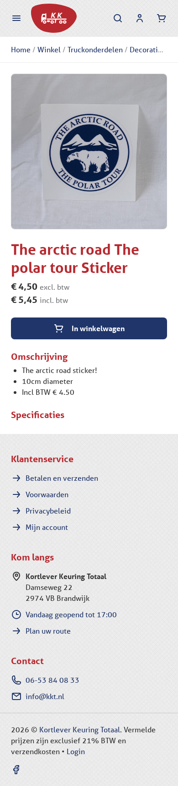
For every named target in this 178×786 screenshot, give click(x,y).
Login (76, 751)
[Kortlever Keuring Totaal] (54, 18)
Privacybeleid (48, 510)
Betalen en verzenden (62, 478)
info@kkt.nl (45, 696)
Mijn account (47, 527)
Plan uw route (48, 630)
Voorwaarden (47, 494)
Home (21, 49)
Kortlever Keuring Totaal (79, 729)
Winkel (49, 49)
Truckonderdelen (95, 49)
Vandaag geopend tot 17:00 (71, 614)
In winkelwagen (98, 328)
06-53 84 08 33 (52, 680)
